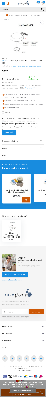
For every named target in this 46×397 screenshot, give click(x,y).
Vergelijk (8, 112)
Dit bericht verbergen (23, 390)
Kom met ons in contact (15, 274)
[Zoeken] (42, 9)
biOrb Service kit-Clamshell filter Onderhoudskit (16, 191)
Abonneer (36, 312)
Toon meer (29, 88)
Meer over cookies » (23, 395)
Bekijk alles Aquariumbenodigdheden (27, 66)
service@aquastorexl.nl (12, 280)
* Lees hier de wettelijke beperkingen (15, 317)
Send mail (9, 132)
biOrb (5, 60)
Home (6, 19)
